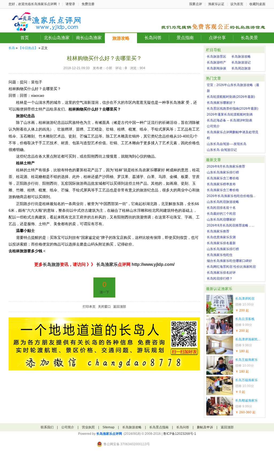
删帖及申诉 (205, 427)
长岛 (12, 48)
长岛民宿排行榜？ (220, 278)
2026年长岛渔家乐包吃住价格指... (231, 196)
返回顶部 (119, 307)
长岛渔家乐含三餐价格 (223, 178)
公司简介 (213, 126)
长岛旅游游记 (241, 62)
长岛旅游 (51, 264)
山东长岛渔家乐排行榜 (223, 172)
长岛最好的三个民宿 (221, 214)
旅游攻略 (121, 38)
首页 (24, 37)
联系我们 (47, 427)
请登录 (70, 4)
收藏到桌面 (257, 4)
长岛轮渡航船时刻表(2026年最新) (231, 97)
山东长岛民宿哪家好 (221, 219)
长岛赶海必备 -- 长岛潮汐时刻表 (229, 120)
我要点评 (195, 4)
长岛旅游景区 (216, 56)
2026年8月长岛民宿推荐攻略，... (230, 225)
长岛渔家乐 (106, 264)
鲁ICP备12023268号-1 (179, 434)
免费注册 (88, 4)
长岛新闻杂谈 (216, 68)
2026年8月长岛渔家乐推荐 (226, 166)
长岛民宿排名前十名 (221, 208)
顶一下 (104, 292)
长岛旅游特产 (216, 62)
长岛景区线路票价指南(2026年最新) (232, 108)
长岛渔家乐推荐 (218, 231)
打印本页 (89, 307)
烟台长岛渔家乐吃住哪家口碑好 (229, 261)
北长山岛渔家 (57, 37)
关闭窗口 (104, 307)
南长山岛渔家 (89, 37)
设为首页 (236, 4)
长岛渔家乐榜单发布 (221, 184)
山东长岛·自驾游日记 (222, 150)
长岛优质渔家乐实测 (221, 237)
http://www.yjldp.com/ (153, 264)
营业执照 (88, 427)
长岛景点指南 (159, 427)
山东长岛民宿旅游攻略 (223, 202)
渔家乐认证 (216, 4)
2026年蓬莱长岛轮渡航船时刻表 (230, 114)
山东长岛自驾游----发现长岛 (226, 144)
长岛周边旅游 (241, 68)
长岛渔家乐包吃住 (220, 255)
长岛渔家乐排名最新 (221, 243)
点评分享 (217, 37)
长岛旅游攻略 (241, 56)
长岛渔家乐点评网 (109, 434)
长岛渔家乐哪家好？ (221, 103)
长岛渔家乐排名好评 (221, 272)
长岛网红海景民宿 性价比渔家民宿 (231, 267)
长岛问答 (153, 37)
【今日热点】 (28, 48)
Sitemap (108, 427)
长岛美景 (249, 37)
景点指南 (185, 37)
